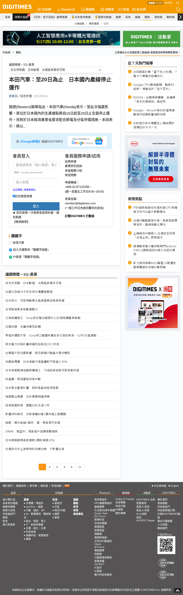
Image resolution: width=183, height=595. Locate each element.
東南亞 (58, 503)
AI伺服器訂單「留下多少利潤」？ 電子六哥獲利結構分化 (155, 74)
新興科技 (99, 519)
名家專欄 (120, 502)
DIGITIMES (168, 492)
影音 (124, 9)
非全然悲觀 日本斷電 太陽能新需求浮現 (33, 283)
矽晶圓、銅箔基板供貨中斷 (23, 379)
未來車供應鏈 (83, 17)
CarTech (99, 564)
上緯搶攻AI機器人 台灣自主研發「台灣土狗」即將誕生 (154, 235)
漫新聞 (158, 17)
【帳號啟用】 (21, 221)
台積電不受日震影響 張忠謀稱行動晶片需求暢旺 (37, 353)
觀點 (147, 17)
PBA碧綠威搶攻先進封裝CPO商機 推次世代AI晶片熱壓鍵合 (155, 209)
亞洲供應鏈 (100, 523)
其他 (138, 517)
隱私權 (44, 485)
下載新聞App (164, 534)
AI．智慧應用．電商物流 (37, 515)
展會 (5, 517)
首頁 (7, 17)
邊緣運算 (99, 506)
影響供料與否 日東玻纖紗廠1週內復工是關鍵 (35, 414)
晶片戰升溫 (9, 499)
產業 (118, 17)
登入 (178, 2)
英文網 (141, 9)
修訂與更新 (9, 524)
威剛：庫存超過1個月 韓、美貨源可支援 (32, 423)
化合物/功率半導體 (104, 510)
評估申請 (168, 2)
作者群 (119, 509)
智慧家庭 (99, 530)
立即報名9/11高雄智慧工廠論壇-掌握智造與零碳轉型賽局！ (147, 52)
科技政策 (31, 531)
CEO (106, 23)
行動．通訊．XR (35, 510)
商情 (75, 510)
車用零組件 (100, 499)
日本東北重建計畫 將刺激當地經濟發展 (31, 388)
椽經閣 (90, 9)
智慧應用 (141, 503)
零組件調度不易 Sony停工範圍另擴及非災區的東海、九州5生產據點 (51, 335)
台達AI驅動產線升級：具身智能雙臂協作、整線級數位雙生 (155, 222)
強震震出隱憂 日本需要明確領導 (27, 396)
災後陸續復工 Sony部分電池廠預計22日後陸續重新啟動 (42, 318)
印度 (57, 506)
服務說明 (21, 485)
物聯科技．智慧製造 (37, 535)
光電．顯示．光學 (36, 528)
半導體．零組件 (34, 503)
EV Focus (99, 516)
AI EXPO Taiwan (145, 520)
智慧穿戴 (99, 561)
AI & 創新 (141, 513)
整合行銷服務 (164, 521)
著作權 (33, 485)
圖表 (28, 538)
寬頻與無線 (100, 537)
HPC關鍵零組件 (103, 503)
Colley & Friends (124, 499)
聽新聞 (171, 17)
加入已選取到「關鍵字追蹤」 (31, 249)
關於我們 (8, 485)
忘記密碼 (17, 189)
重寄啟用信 (30, 189)
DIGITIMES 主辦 (145, 499)
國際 (57, 513)
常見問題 (70, 175)
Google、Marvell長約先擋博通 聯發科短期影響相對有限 (155, 112)
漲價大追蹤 (22, 16)
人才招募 (162, 524)
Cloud (97, 544)
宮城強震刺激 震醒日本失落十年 (27, 405)
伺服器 (98, 553)
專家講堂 (94, 23)
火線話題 (79, 23)
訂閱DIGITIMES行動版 (168, 515)
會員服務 (162, 503)
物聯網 (98, 533)
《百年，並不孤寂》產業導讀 (49, 17)
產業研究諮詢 (73, 166)
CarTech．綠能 (34, 506)
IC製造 (98, 571)
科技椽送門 (9, 513)
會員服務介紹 (73, 170)
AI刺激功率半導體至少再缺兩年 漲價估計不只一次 (155, 125)
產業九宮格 (9, 510)
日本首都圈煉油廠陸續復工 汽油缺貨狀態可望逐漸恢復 (42, 370)
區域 (128, 17)
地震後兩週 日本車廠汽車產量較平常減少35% (36, 362)
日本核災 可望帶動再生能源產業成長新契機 (34, 300)
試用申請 (70, 161)
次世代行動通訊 (103, 541)
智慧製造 (99, 526)
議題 (137, 17)
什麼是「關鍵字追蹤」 (27, 256)
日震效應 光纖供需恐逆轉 (23, 326)
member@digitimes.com (80, 203)
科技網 (46, 9)
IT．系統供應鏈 (34, 524)
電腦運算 (99, 550)
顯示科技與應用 (103, 574)
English (175, 485)
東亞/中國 (60, 510)
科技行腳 (120, 506)
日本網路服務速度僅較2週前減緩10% (30, 440)
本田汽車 (18, 242)
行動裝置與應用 (103, 557)
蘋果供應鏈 (104, 17)
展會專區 (78, 513)
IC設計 (98, 567)
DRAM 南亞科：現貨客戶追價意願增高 (31, 431)
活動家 (109, 9)
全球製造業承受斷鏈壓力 (21, 309)
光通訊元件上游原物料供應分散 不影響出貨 (34, 449)
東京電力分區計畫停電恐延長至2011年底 (32, 344)
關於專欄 (120, 513)
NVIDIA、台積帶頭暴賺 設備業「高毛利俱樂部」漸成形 (154, 99)
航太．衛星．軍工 (36, 521)
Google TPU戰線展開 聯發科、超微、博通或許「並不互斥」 (155, 87)
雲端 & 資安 (142, 506)
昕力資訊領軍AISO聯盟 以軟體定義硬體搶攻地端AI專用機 (154, 265)
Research (68, 9)
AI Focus (99, 546)
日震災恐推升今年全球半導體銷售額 (29, 292)
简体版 (159, 2)
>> (79, 467)
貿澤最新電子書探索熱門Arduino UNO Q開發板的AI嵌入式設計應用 (154, 250)
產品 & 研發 (142, 510)
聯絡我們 (162, 528)
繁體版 (152, 2)
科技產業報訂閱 (166, 510)
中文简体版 (160, 485)
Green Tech (101, 513)
